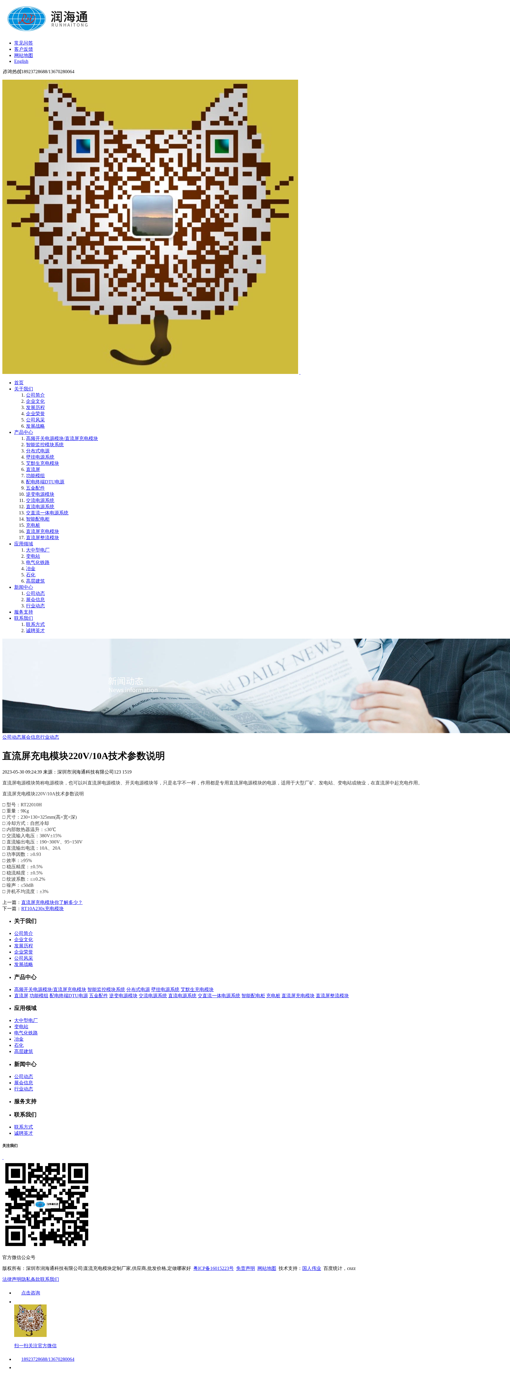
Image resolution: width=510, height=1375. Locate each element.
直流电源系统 (40, 506)
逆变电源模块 (40, 494)
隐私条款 (30, 1279)
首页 (19, 382)
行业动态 (35, 605)
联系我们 (23, 618)
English (21, 61)
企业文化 (35, 401)
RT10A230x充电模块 (42, 908)
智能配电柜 (38, 518)
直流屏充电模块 (42, 531)
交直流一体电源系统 (47, 512)
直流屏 (33, 469)
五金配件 (35, 488)
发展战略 (35, 426)
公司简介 (35, 395)
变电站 (33, 556)
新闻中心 (23, 587)
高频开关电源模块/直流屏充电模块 (62, 438)
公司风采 (35, 419)
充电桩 (33, 525)
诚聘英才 (35, 630)
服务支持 (23, 611)
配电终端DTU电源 (45, 481)
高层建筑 (35, 580)
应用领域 (23, 543)
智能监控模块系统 (45, 444)
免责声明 (245, 1268)
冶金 (30, 568)
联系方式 (35, 624)
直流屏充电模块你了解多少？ (52, 902)
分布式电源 (38, 450)
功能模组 (35, 475)
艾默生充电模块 (42, 463)
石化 (30, 574)
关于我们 (23, 388)
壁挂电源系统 (40, 457)
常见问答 (23, 42)
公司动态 (35, 593)
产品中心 (23, 432)
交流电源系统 (40, 500)
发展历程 (35, 407)
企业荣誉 (35, 413)
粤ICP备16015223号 (213, 1268)
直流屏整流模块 (42, 537)
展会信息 (35, 599)
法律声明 (11, 1279)
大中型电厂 (38, 549)
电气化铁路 (38, 562)
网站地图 (23, 55)
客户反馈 (23, 49)
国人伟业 (311, 1268)
